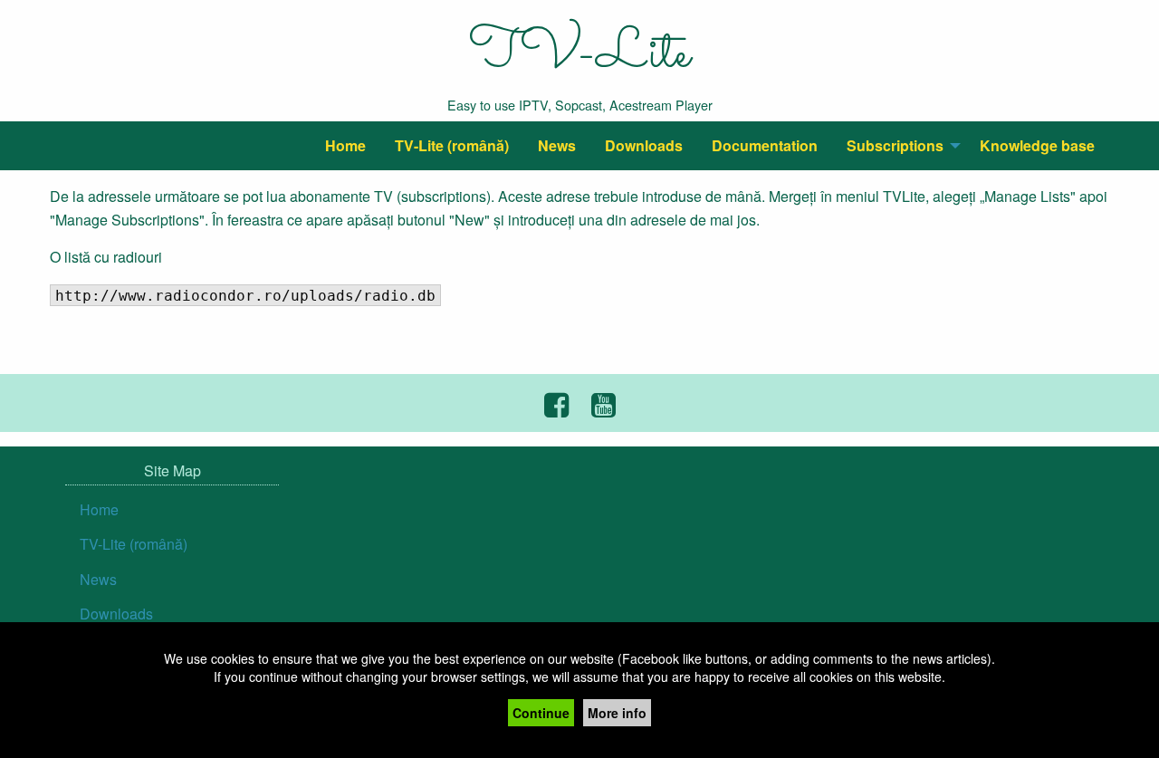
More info (617, 713)
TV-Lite (579, 54)
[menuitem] (345, 146)
